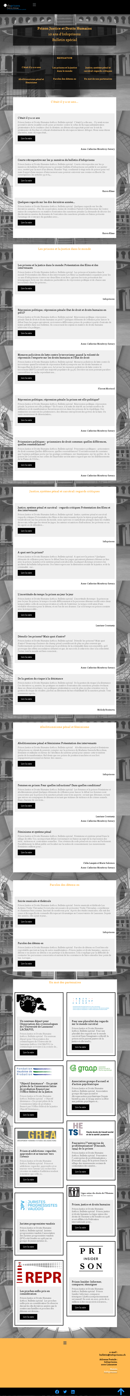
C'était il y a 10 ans (29, 117)
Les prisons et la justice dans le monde (64, 69)
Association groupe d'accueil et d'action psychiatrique (90, 1082)
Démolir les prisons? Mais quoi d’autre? (41, 636)
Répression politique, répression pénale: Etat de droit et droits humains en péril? (62, 311)
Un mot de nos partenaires (98, 78)
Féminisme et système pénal (34, 831)
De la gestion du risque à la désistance (40, 678)
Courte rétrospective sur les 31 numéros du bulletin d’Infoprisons (56, 160)
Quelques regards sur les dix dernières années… (46, 202)
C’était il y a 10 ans (31, 67)
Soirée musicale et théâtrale (34, 901)
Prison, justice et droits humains (91, 1204)
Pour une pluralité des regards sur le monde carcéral (90, 1022)
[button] (34, 5)
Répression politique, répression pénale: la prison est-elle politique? (58, 399)
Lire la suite (26, 138)
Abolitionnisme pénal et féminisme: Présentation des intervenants (57, 743)
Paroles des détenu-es (64, 78)
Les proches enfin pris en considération (35, 1292)
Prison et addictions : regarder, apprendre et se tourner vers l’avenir (38, 1153)
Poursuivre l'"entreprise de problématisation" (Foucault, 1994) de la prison (89, 1145)
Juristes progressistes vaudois (37, 1223)
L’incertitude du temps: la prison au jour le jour (45, 594)
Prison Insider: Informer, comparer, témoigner (87, 1283)
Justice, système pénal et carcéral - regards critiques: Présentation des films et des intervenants (64, 509)
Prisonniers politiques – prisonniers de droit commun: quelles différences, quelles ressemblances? (62, 443)
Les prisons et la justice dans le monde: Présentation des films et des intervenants (58, 266)
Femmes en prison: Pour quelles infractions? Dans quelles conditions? (59, 785)
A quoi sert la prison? (31, 552)
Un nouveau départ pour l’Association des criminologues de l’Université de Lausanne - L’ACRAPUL (39, 1025)
